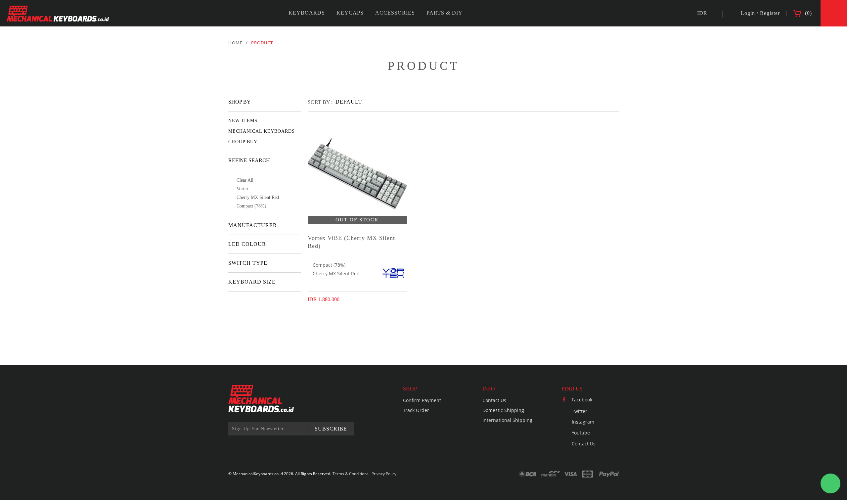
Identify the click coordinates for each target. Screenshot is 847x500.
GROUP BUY (242, 141)
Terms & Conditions (351, 474)
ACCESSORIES (395, 13)
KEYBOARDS (307, 13)
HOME (235, 43)
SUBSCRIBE (331, 429)
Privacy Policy (384, 474)
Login (748, 13)
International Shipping (507, 420)
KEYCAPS (350, 13)
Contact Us (494, 400)
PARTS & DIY (444, 13)
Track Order (416, 410)
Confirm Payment (422, 400)
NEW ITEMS (242, 120)
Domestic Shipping (503, 410)
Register (770, 13)
